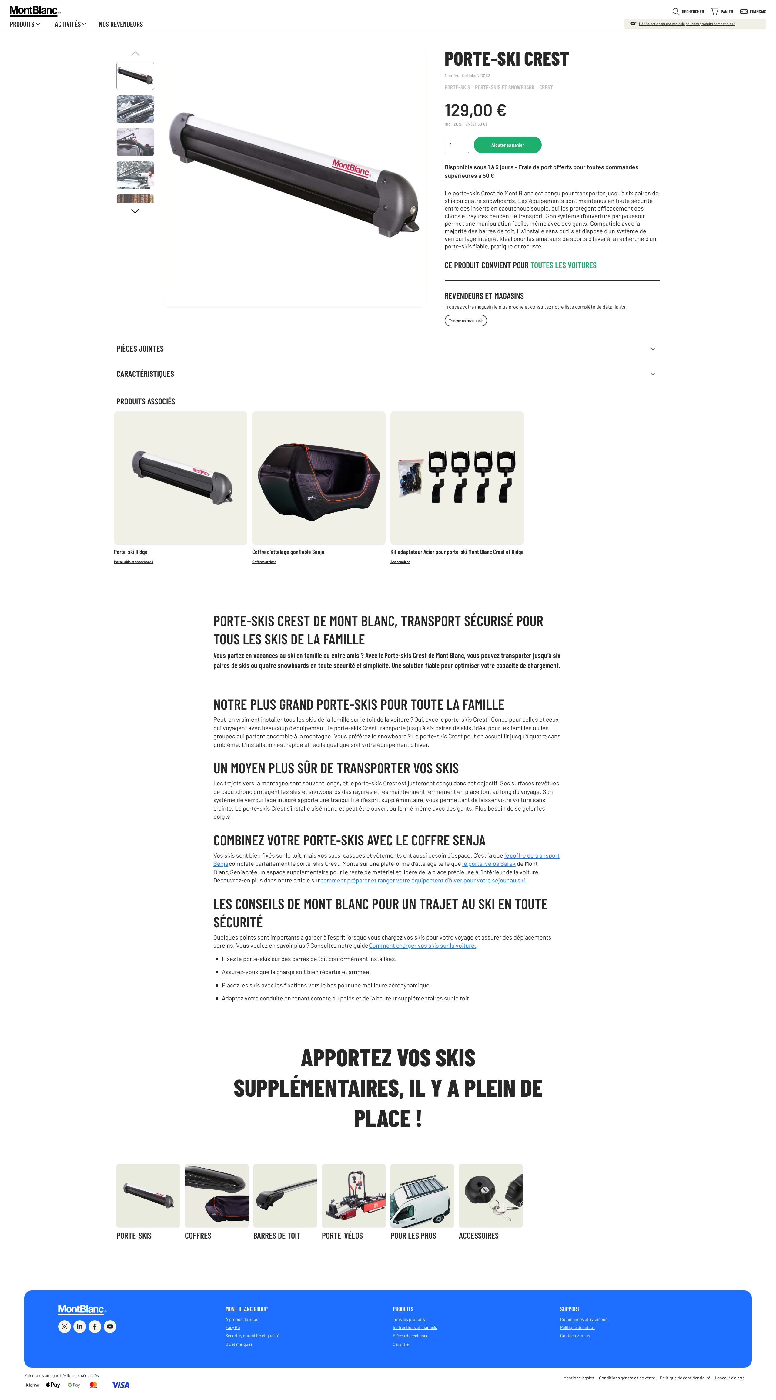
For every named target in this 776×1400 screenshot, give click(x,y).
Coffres (198, 1235)
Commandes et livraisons (583, 1319)
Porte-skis (457, 87)
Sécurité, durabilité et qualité (252, 1335)
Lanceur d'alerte (729, 1377)
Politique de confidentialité (685, 1377)
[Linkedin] (79, 1326)
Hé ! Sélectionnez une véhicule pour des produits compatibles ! (687, 24)
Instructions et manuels (415, 1327)
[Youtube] (110, 1326)
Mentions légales (579, 1377)
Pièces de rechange (410, 1335)
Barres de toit (277, 1235)
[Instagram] (64, 1326)
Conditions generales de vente (627, 1377)
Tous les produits (409, 1319)
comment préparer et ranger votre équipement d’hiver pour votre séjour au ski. (423, 880)
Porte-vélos (342, 1235)
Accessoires (400, 561)
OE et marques (239, 1344)
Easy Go (233, 1327)
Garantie (401, 1344)
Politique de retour (577, 1327)
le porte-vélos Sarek (489, 863)
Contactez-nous (575, 1335)
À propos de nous (242, 1319)
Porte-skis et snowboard (504, 87)
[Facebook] (95, 1326)
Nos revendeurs (121, 23)
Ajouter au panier (507, 144)
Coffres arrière (264, 561)
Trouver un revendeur (466, 320)
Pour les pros (413, 1235)
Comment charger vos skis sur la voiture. (422, 945)
